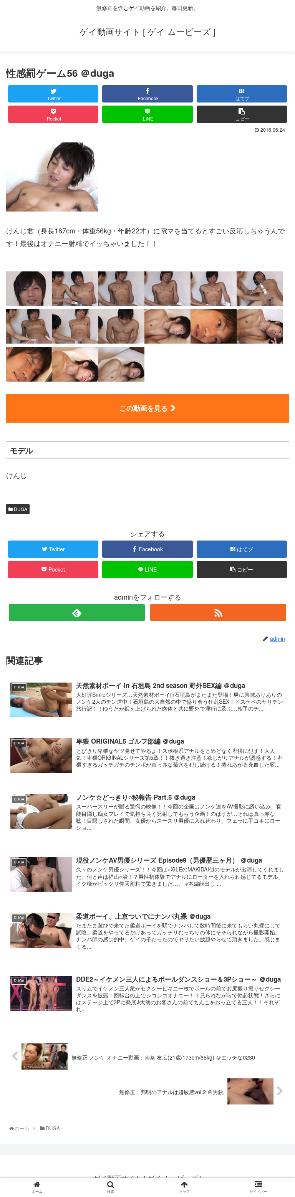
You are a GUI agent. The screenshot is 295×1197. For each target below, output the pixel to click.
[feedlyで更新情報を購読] (76, 612)
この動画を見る (143, 408)
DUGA (20, 509)
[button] (273, 854)
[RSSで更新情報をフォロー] (218, 612)
